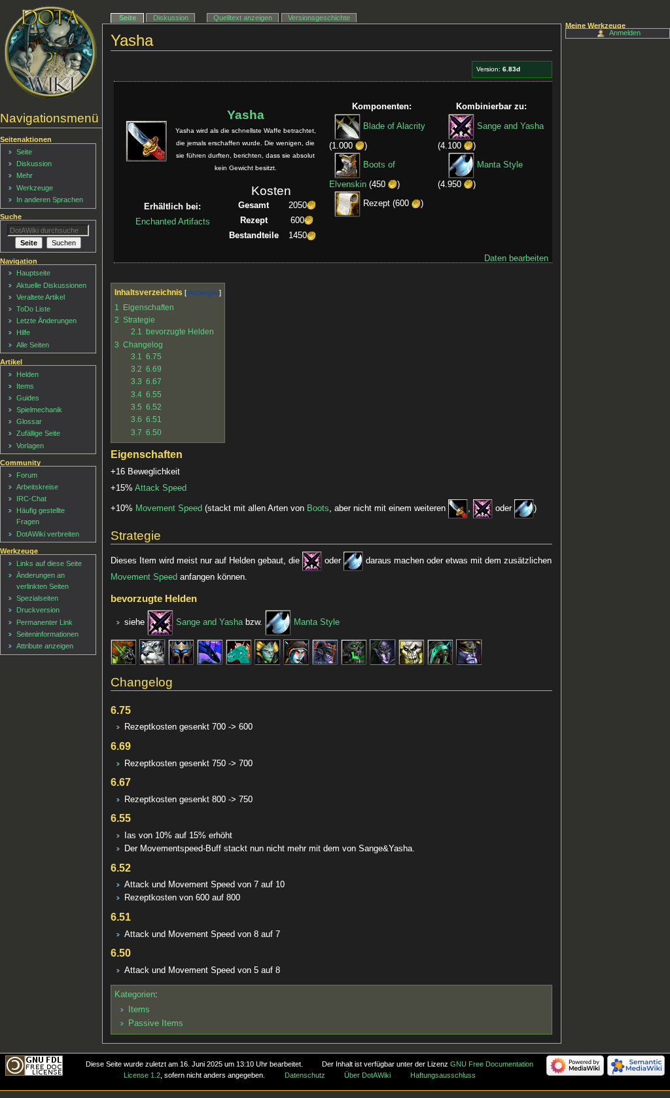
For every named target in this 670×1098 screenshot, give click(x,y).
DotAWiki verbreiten (47, 534)
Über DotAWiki (367, 1075)
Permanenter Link (44, 622)
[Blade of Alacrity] (347, 126)
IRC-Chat (31, 499)
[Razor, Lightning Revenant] (181, 651)
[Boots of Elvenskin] (347, 164)
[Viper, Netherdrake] (210, 651)
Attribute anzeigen (44, 646)
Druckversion (38, 610)
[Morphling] (239, 651)
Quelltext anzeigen (242, 18)
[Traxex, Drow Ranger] (296, 651)
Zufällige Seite (38, 433)
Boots (318, 508)
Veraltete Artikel (40, 297)
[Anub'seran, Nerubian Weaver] (440, 651)
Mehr (24, 175)
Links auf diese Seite (49, 563)
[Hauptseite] (50, 52)
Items (139, 1009)
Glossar (29, 421)
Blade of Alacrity (394, 126)
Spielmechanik (39, 410)
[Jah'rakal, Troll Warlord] (124, 651)
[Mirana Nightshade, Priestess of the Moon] (152, 651)
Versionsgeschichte (319, 18)
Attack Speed (160, 488)
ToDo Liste (33, 309)
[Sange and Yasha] (461, 126)
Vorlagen (30, 446)
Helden (27, 374)
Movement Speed (168, 508)
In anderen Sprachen (49, 200)
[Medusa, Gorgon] (268, 651)
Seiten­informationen (47, 634)
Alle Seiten (32, 345)
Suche (11, 217)
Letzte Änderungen (46, 321)
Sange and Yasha (510, 126)
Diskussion (170, 18)
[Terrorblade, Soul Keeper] (469, 651)
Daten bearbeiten (516, 258)
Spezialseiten (37, 598)
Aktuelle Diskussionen (51, 285)
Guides (27, 398)
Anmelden (625, 33)
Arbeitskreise (37, 487)
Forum (26, 475)
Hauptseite (33, 273)
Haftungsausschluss (443, 1075)
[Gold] (359, 146)
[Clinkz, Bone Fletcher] (411, 651)
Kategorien (135, 994)
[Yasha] (458, 508)
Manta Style (500, 164)
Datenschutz (305, 1075)
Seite (127, 18)
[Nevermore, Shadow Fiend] (354, 651)
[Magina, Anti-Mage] (325, 651)
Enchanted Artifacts (172, 221)
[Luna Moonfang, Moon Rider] (383, 651)
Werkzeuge (34, 188)
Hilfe (23, 332)
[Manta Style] (461, 164)
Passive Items (155, 1023)
